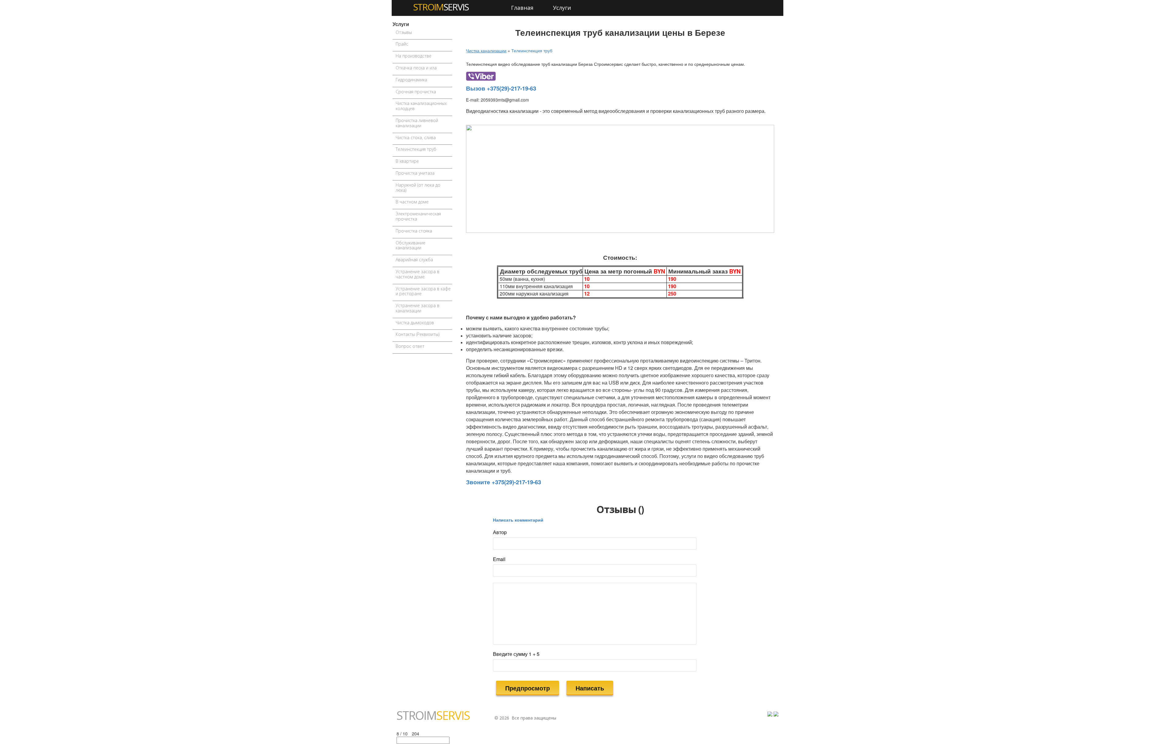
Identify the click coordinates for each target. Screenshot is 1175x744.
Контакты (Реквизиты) (417, 334)
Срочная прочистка (416, 92)
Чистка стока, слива (416, 137)
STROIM (440, 7)
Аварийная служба (414, 259)
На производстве (413, 56)
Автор (500, 532)
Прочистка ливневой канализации (417, 122)
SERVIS (433, 715)
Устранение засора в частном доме (417, 274)
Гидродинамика (411, 80)
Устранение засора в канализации (417, 308)
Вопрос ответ (410, 346)
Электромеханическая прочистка (418, 216)
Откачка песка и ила (416, 68)
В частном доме (412, 202)
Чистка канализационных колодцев (421, 105)
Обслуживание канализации (410, 245)
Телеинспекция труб (416, 149)
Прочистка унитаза (415, 173)
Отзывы (404, 32)
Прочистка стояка (414, 231)
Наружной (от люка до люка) (418, 187)
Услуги (562, 7)
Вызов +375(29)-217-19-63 (501, 88)
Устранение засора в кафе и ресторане (423, 291)
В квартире (407, 161)
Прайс (402, 44)
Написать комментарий (518, 520)
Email (499, 559)
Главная (522, 7)
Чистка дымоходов (415, 323)
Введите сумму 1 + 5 (516, 654)
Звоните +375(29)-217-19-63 (503, 482)
